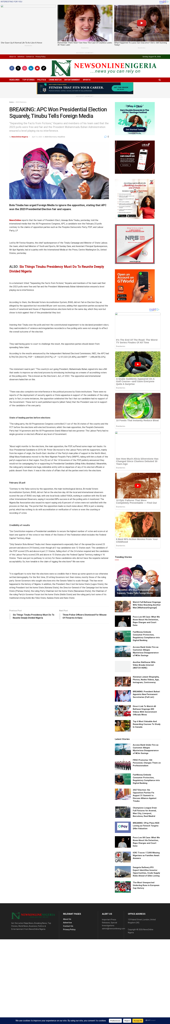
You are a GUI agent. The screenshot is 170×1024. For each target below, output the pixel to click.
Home (11, 102)
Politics (41, 80)
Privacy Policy (40, 57)
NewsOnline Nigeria (20, 137)
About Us (12, 57)
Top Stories (28, 80)
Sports (86, 80)
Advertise (21, 57)
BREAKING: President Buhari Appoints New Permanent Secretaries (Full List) (146, 694)
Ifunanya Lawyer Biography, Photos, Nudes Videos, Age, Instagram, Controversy (146, 680)
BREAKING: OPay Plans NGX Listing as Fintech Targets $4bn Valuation (146, 826)
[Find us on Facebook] (11, 68)
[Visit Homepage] (103, 68)
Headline (61, 137)
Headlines (14, 80)
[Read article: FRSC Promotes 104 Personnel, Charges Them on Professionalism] (123, 764)
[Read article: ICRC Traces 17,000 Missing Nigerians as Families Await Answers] (123, 857)
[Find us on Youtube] (37, 68)
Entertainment (72, 80)
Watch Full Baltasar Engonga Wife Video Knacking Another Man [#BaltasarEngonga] (147, 605)
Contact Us (30, 57)
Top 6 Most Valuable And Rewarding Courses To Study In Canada (146, 724)
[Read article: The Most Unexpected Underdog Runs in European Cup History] (123, 887)
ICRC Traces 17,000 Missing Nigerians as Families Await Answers (146, 855)
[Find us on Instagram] (24, 68)
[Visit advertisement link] (85, 88)
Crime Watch (55, 80)
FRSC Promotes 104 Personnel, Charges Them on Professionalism (147, 763)
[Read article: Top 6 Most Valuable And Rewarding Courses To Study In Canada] (123, 726)
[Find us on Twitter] (18, 68)
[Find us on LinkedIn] (30, 68)
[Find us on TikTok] (43, 68)
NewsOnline (15, 220)
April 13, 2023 (37, 137)
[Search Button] (160, 80)
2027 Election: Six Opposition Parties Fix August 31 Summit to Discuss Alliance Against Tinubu (144, 795)
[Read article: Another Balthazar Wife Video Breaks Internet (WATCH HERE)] (123, 666)
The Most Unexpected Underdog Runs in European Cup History (146, 885)
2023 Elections (21, 102)
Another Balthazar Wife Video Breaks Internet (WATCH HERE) (144, 665)
